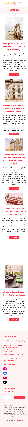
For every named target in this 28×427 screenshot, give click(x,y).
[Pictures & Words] (14, 3)
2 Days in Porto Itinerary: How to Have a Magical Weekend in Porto (14, 108)
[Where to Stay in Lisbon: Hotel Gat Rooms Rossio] (14, 277)
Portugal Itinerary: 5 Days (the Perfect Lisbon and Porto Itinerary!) (14, 47)
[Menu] (2, 3)
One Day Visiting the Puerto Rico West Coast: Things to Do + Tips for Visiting (13, 355)
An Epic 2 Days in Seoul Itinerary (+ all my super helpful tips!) (14, 341)
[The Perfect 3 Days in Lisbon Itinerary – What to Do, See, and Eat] (14, 199)
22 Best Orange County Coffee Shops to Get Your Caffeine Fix (13, 350)
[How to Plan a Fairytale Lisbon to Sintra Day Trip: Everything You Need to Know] (14, 145)
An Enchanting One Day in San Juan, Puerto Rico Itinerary (12, 359)
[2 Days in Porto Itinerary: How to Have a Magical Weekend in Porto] (14, 91)
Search (5, 395)
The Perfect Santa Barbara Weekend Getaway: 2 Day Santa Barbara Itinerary (13, 346)
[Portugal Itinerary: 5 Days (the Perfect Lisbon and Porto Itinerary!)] (14, 29)
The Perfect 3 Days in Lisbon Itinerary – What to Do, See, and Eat (14, 211)
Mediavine (20, 420)
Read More (14, 75)
